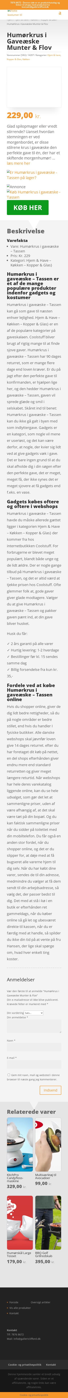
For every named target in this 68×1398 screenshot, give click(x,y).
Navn (11, 1040)
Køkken (26, 59)
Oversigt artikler (40, 1302)
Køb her (27, 207)
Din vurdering (15, 1013)
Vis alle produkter (20, 1308)
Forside (13, 1302)
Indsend (50, 1090)
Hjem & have (54, 55)
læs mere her (18, 163)
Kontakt (14, 1313)
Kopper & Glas (14, 59)
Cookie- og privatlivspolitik (24, 1364)
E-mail (12, 1058)
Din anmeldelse (17, 1017)
